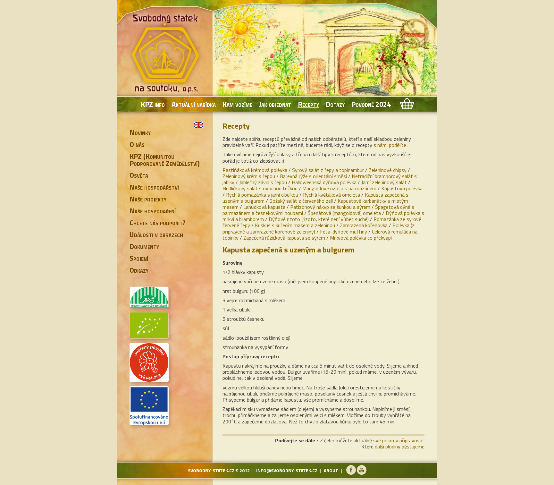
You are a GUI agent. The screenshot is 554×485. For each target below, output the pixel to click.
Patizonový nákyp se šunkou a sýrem (330, 207)
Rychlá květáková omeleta (331, 195)
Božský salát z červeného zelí (301, 201)
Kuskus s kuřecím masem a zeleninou (295, 225)
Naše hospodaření (153, 210)
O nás (137, 144)
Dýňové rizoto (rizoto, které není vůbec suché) (319, 219)
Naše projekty (148, 198)
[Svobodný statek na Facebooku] (351, 473)
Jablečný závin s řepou (263, 182)
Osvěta (139, 175)
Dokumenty (144, 246)
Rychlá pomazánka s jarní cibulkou (262, 195)
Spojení (139, 258)
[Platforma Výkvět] (149, 379)
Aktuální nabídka (194, 104)
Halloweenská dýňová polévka (324, 182)
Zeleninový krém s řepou (248, 176)
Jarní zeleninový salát (384, 182)
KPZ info (153, 104)
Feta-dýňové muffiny (343, 231)
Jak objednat (275, 104)
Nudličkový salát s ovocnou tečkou (260, 188)
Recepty (308, 104)
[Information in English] (198, 125)
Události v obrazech (156, 234)
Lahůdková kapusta (264, 207)
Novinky (140, 132)
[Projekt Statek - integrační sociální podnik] (149, 422)
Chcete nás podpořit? (158, 222)
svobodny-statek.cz (211, 470)
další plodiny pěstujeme (399, 446)
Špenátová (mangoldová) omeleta (344, 213)
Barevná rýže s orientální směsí (313, 176)
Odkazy (139, 270)
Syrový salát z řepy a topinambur (328, 170)
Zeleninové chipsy (388, 170)
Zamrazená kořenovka (364, 225)
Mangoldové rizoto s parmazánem (339, 188)
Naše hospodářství (154, 187)
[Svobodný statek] (166, 54)
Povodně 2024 (371, 104)
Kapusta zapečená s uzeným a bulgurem (288, 249)
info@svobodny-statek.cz (286, 470)
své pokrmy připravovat (398, 440)
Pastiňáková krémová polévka (254, 170)
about (331, 470)
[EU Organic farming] (149, 336)
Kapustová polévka (402, 188)
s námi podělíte (390, 145)
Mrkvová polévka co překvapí (361, 238)
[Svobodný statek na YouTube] (361, 473)
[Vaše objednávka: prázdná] (406, 104)
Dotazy (335, 104)
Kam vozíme (237, 104)
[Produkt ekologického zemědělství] (149, 305)
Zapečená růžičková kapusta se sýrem (284, 238)
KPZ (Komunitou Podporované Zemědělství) (165, 160)
